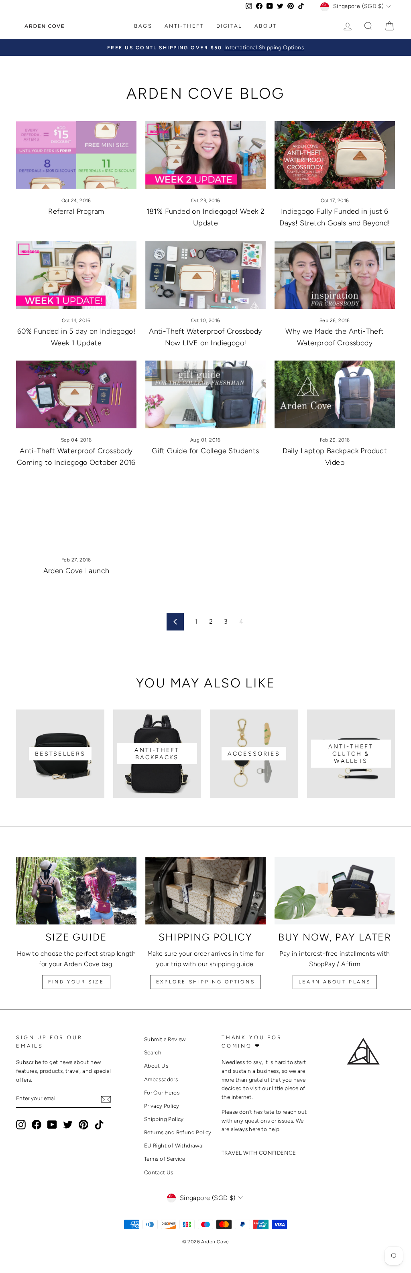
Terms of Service (164, 1158)
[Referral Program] (76, 155)
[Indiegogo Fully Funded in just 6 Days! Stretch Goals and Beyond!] (335, 155)
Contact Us (158, 1172)
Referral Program (76, 211)
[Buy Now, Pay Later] (335, 891)
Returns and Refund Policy (178, 1132)
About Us (156, 1065)
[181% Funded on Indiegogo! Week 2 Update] (205, 155)
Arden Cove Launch (76, 570)
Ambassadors (161, 1079)
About (265, 26)
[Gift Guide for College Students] (205, 394)
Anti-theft (184, 26)
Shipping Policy (164, 1119)
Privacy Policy (161, 1106)
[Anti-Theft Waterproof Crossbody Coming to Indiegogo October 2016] (76, 394)
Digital (229, 26)
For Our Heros (161, 1092)
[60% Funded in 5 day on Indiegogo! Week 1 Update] (76, 275)
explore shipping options (205, 982)
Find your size (76, 982)
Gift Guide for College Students (205, 450)
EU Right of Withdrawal (174, 1145)
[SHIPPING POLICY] (205, 891)
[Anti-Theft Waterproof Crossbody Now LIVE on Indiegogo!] (205, 275)
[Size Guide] (76, 891)
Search (152, 1052)
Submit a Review (165, 1039)
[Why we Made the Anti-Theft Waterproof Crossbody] (335, 275)
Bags (143, 26)
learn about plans (335, 982)
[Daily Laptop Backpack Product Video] (335, 394)
